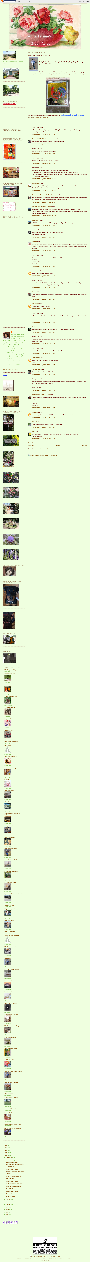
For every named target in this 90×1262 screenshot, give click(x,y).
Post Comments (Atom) (44, 449)
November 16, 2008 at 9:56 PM (43, 163)
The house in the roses (11, 1082)
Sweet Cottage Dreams (11, 1014)
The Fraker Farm (9, 790)
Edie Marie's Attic (9, 837)
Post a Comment (33, 443)
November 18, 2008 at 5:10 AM (43, 427)
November (9, 1160)
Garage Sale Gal (9, 826)
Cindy (34, 292)
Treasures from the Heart (11, 935)
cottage (6, 779)
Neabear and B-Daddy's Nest (13, 1071)
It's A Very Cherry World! (11, 969)
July (7, 1207)
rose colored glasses (10, 1048)
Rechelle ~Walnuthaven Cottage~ (42, 206)
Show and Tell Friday (12, 1169)
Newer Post (31, 445)
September (9, 1202)
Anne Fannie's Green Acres (12, 1128)
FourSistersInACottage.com (12, 1124)
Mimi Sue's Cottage (10, 1037)
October (8, 1199)
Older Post (84, 445)
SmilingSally (36, 220)
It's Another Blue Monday (13, 1186)
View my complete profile (11, 369)
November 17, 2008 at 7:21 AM (43, 353)
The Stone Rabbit (9, 905)
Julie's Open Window (10, 1060)
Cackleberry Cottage (10, 1003)
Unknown (35, 270)
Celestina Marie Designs (11, 860)
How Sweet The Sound (11, 741)
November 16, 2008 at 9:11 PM (43, 134)
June (7, 1209)
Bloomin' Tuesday (11, 1193)
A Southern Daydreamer (11, 871)
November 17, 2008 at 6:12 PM (43, 390)
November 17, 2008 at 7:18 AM (43, 343)
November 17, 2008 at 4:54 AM (43, 276)
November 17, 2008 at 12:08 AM (44, 215)
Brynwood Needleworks (11, 685)
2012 (6, 1145)
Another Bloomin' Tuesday (14, 1183)
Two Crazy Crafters (10, 992)
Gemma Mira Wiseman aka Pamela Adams (44, 195)
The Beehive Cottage (10, 756)
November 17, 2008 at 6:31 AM (43, 287)
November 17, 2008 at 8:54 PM (43, 417)
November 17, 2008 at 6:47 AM (43, 309)
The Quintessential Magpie (12, 1026)
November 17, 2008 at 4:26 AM (43, 266)
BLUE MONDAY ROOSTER (13, 1176)
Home (58, 445)
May (7, 1212)
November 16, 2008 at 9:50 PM (43, 153)
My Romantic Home (10, 882)
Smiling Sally (8, 958)
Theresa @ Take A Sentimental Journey (44, 138)
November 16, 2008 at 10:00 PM (44, 179)
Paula (34, 431)
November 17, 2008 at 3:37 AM (43, 237)
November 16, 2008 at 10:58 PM (44, 190)
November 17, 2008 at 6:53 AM (43, 322)
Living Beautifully (9, 931)
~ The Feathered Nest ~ (11, 696)
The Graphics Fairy (10, 670)
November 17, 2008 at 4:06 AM (43, 250)
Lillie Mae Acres (9, 920)
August (8, 1204)
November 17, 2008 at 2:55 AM (43, 225)
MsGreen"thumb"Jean (11, 1097)
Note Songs (8, 745)
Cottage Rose (36, 357)
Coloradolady (36, 183)
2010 (6, 1150)
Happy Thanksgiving (12, 1162)
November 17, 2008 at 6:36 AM (43, 299)
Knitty (34, 230)
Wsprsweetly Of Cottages (12, 909)
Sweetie (34, 241)
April (7, 1214)
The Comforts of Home (11, 947)
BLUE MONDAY (10, 1196)
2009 (6, 1152)
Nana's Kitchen (9, 1113)
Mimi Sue (35, 412)
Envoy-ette (35, 303)
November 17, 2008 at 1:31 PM (43, 365)
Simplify (6, 802)
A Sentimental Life (9, 707)
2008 (6, 1155)
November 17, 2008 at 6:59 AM (43, 332)
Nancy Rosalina (37, 369)
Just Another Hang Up (11, 768)
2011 (6, 1147)
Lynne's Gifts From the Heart (13, 893)
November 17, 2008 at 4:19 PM (43, 374)
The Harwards (8, 1093)
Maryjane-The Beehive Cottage (41, 394)
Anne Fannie (16, 332)
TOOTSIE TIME (8, 730)
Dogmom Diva (8, 719)
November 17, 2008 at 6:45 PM (43, 408)
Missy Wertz (35, 422)
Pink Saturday (10, 1178)
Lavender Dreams (9, 673)
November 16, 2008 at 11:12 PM (44, 202)
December (9, 1157)
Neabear (34, 327)
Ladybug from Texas (10, 848)
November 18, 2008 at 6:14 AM (43, 438)
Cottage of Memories (10, 1109)
